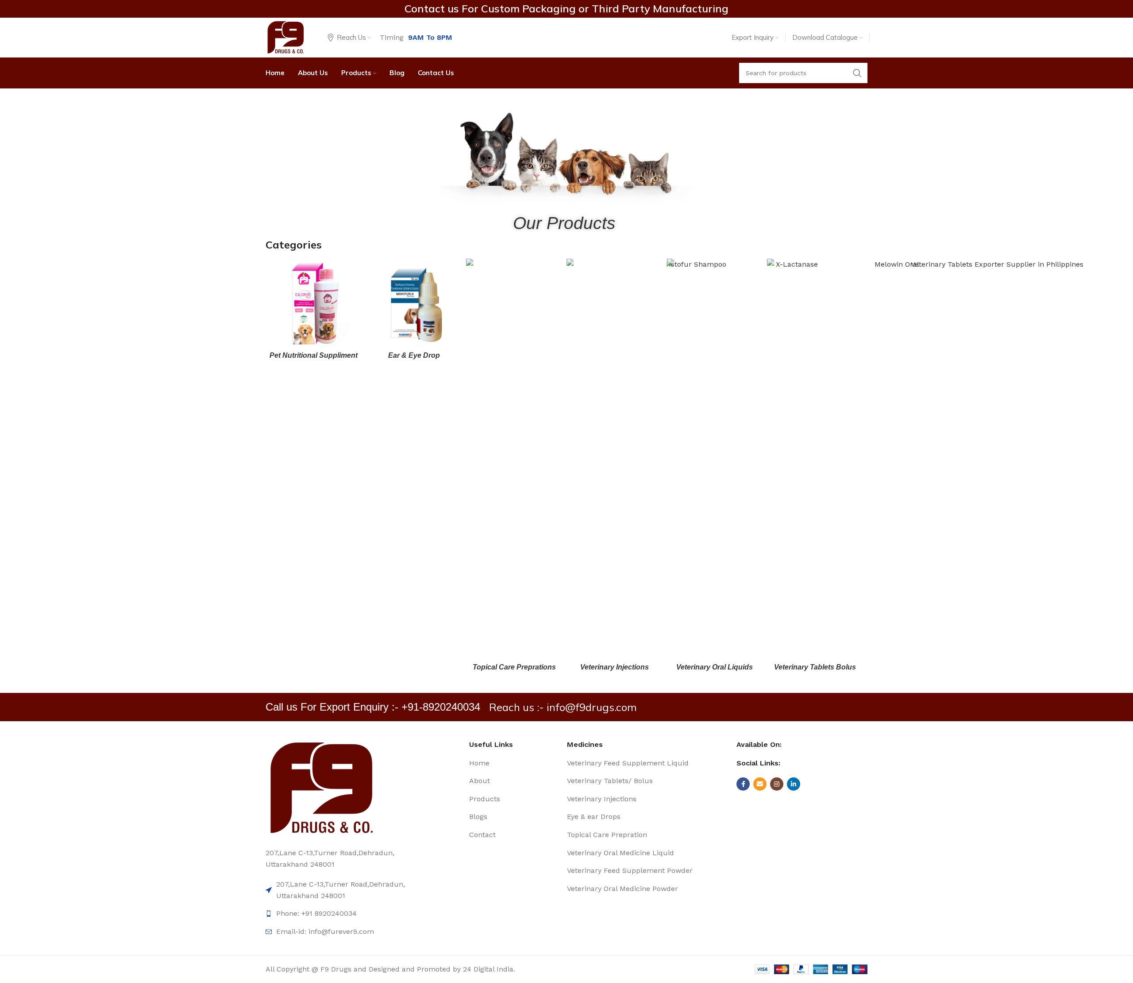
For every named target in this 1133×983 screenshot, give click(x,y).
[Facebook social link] (743, 784)
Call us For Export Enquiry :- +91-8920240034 (373, 707)
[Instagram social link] (776, 784)
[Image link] (321, 788)
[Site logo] (285, 37)
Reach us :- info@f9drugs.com (563, 707)
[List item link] (517, 763)
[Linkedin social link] (793, 784)
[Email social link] (760, 784)
